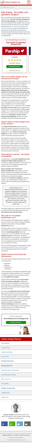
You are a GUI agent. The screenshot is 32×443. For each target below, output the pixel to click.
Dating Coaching (6, 352)
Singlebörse (18, 81)
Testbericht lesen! (14, 70)
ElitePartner (19, 189)
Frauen (8, 111)
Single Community (8, 388)
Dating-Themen (6, 7)
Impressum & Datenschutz (16, 437)
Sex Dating (4, 383)
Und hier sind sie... (16, 322)
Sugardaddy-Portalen (7, 233)
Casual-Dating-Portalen (21, 247)
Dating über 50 (6, 366)
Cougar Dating (5, 347)
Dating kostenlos (7, 361)
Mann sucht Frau (6, 379)
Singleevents (5, 393)
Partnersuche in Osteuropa (10, 370)
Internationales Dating (8, 375)
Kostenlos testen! (14, 66)
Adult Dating (5, 343)
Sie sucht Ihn (5, 356)
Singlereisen (5, 397)
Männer (13, 105)
